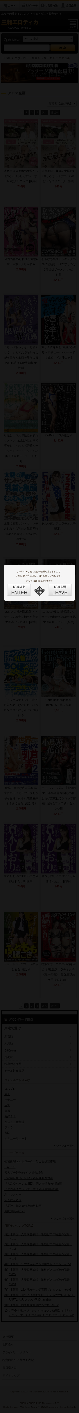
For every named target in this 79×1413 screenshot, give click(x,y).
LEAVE (55, 587)
